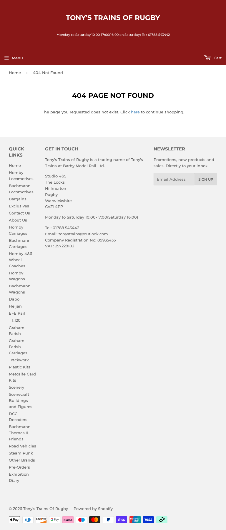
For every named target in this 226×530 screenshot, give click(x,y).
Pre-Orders (19, 467)
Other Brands (22, 460)
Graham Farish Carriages (18, 346)
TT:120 (15, 320)
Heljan (15, 306)
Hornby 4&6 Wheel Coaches (20, 259)
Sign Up (205, 179)
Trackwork (19, 360)
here (135, 112)
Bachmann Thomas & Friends (20, 432)
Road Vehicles (22, 446)
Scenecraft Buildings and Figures (20, 400)
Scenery (16, 387)
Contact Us (19, 213)
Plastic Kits (19, 367)
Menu (17, 58)
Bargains (17, 199)
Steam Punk (21, 453)
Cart (217, 58)
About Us (18, 220)
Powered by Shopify (93, 508)
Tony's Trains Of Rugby (113, 18)
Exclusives (19, 206)
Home (15, 72)
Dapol (15, 299)
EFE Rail (17, 313)
